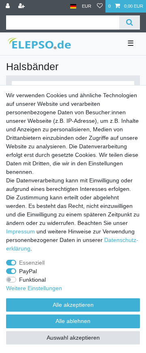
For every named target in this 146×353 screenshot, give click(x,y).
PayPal (28, 271)
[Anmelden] (8, 6)
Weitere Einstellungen (34, 288)
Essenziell (32, 262)
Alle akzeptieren (73, 305)
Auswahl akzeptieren (73, 337)
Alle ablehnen (73, 321)
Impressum (20, 231)
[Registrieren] (22, 6)
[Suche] (129, 22)
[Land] (73, 6)
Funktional (32, 279)
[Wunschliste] (99, 6)
